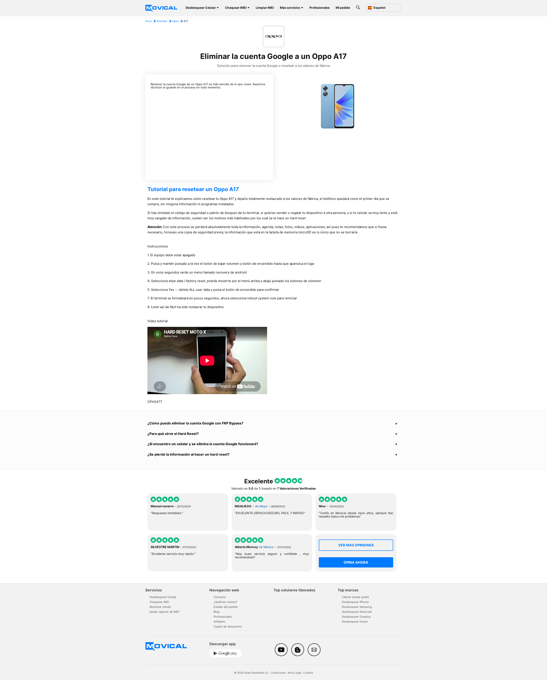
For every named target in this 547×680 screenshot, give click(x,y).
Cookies (308, 672)
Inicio (148, 21)
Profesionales (319, 7)
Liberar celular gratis (355, 597)
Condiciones (278, 672)
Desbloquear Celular (201, 7)
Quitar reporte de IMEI (164, 611)
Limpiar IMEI (265, 7)
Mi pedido (343, 7)
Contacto (220, 597)
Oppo (175, 21)
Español (379, 7)
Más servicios (290, 7)
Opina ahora (356, 562)
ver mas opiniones (356, 545)
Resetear (162, 21)
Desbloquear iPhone (355, 602)
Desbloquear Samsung (357, 606)
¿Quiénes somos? (225, 602)
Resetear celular (160, 606)
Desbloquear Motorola (357, 611)
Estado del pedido (226, 606)
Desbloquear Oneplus (356, 616)
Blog (216, 611)
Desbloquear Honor (355, 621)
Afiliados (219, 621)
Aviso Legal (294, 672)
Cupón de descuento (228, 626)
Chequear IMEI (236, 7)
